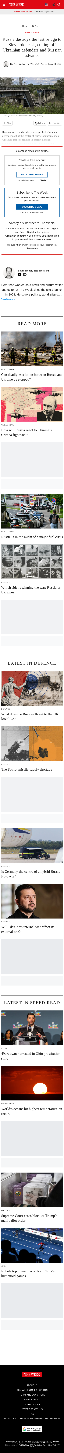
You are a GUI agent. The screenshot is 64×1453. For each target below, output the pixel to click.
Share (9, 123)
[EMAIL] (25, 274)
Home (25, 26)
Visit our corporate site (42, 1443)
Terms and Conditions (32, 1395)
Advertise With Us (32, 1409)
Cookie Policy (32, 1404)
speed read (32, 33)
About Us (32, 1385)
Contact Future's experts (32, 1390)
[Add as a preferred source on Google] (32, 1429)
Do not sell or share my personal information (32, 1418)
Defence (36, 26)
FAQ (32, 1414)
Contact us (32, 248)
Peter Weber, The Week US (26, 64)
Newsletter (56, 123)
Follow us (41, 123)
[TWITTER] (20, 274)
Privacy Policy (32, 1399)
